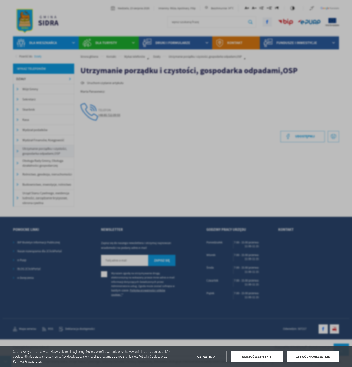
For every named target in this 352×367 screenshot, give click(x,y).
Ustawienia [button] (206, 357)
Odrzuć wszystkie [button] (256, 357)
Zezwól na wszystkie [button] (313, 357)
